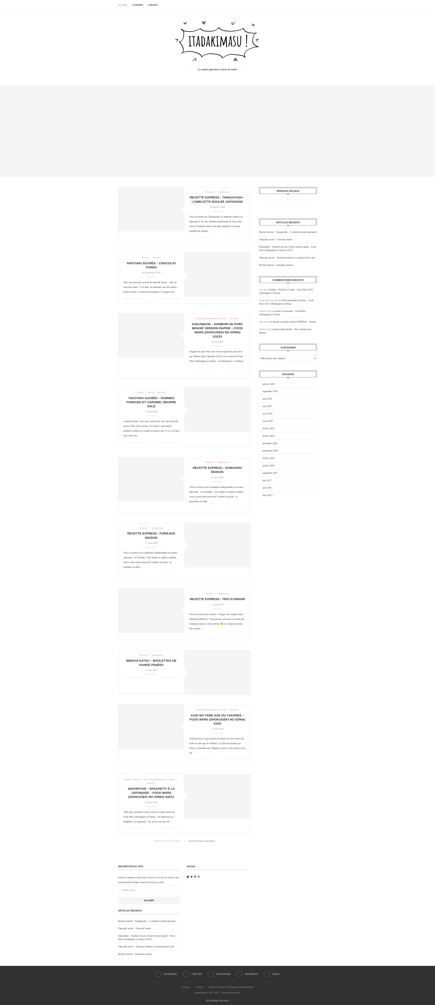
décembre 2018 (270, 443)
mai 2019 (267, 406)
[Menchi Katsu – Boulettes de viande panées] (217, 672)
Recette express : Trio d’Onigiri (217, 599)
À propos (137, 5)
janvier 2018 (269, 465)
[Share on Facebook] (216, 237)
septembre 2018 (270, 450)
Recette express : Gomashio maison (276, 265)
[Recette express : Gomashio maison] (151, 479)
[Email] (305, 205)
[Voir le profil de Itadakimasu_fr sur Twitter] (191, 877)
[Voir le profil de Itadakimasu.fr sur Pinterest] (198, 877)
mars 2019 (268, 421)
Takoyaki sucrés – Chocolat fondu (275, 239)
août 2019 (267, 399)
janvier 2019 (269, 436)
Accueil (122, 5)
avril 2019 (267, 413)
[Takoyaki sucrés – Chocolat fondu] (217, 275)
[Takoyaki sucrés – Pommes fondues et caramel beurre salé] (217, 410)
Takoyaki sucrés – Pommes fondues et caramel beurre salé (151, 402)
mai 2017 (267, 480)
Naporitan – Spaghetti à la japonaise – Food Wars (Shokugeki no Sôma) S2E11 (151, 793)
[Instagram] (288, 205)
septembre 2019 (270, 391)
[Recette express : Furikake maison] (217, 545)
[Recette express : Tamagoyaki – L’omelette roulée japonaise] (151, 209)
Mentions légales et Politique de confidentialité (231, 987)
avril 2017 (267, 488)
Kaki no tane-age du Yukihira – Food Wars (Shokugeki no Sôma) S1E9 (217, 719)
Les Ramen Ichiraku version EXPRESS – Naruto (292, 322)
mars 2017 (268, 495)
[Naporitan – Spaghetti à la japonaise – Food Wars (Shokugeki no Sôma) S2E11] (217, 797)
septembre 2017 (270, 473)
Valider (149, 900)
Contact (153, 5)
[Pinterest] (297, 205)
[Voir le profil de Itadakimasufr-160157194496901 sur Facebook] (188, 877)
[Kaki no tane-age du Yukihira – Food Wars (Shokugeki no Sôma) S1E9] (151, 727)
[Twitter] (280, 205)
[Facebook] (212, 76)
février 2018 (268, 458)
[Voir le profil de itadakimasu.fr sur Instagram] (195, 877)
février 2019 (268, 428)
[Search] (315, 5)
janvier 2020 (269, 384)
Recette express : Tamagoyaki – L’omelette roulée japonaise (288, 232)
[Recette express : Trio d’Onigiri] (151, 611)
